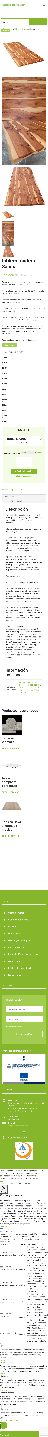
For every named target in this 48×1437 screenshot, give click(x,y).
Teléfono (13, 1116)
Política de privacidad (19, 968)
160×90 (22, 690)
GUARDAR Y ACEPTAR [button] (9, 1420)
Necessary (6, 1229)
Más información (9, 345)
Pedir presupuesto (18, 947)
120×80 (29, 687)
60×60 (22, 682)
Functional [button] (4, 1343)
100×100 (29, 685)
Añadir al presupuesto (24, 476)
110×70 (22, 687)
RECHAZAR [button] (29, 1183)
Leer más (3, 1181)
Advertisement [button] (6, 1390)
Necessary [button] (4, 1226)
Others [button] (2, 1406)
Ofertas (12, 926)
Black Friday (14, 975)
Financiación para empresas (13, 489)
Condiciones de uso (18, 919)
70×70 (28, 682)
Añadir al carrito (24, 471)
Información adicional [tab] (13, 501)
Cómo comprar (16, 912)
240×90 (22, 693)
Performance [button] (5, 1360)
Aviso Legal (14, 961)
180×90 (30, 690)
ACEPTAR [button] (21, 1183)
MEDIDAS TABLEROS (12, 453)
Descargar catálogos (19, 940)
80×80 (35, 682)
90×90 (22, 685)
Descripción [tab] (9, 497)
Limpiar (39, 452)
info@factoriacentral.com (18, 1126)
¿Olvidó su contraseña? (14, 1026)
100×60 (37, 685)
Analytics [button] (3, 1374)
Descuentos (14, 933)
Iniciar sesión (24, 1034)
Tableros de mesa (21, 29)
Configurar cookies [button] (8, 1183)
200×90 (37, 690)
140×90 (36, 687)
